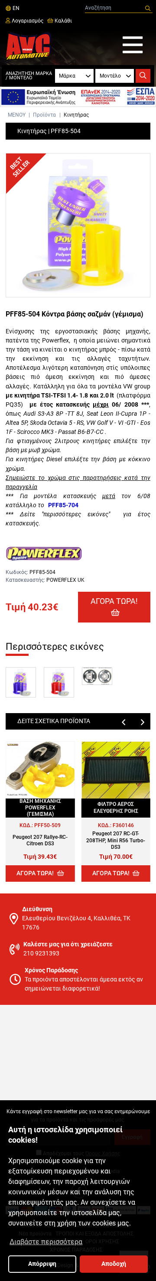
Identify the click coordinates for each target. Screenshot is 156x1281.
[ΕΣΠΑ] (78, 97)
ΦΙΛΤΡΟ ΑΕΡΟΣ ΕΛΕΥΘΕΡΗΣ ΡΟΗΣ (116, 807)
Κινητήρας (76, 115)
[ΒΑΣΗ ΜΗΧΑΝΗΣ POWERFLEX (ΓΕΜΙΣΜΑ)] (40, 770)
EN (15, 8)
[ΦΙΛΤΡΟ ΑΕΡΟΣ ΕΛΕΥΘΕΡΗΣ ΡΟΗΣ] (116, 770)
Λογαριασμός (26, 21)
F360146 (123, 825)
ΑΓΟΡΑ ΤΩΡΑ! (114, 601)
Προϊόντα (44, 115)
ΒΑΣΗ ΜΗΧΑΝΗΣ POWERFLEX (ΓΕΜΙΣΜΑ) (40, 808)
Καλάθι (62, 21)
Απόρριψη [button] (42, 1264)
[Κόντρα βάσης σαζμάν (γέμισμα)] (78, 225)
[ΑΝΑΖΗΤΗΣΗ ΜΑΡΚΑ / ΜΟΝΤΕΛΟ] (143, 76)
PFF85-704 (63, 505)
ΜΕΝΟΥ (17, 115)
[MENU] (133, 46)
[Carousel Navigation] (78, 722)
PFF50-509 (47, 825)
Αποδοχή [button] (113, 1264)
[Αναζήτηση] (147, 8)
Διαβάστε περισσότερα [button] (46, 1242)
